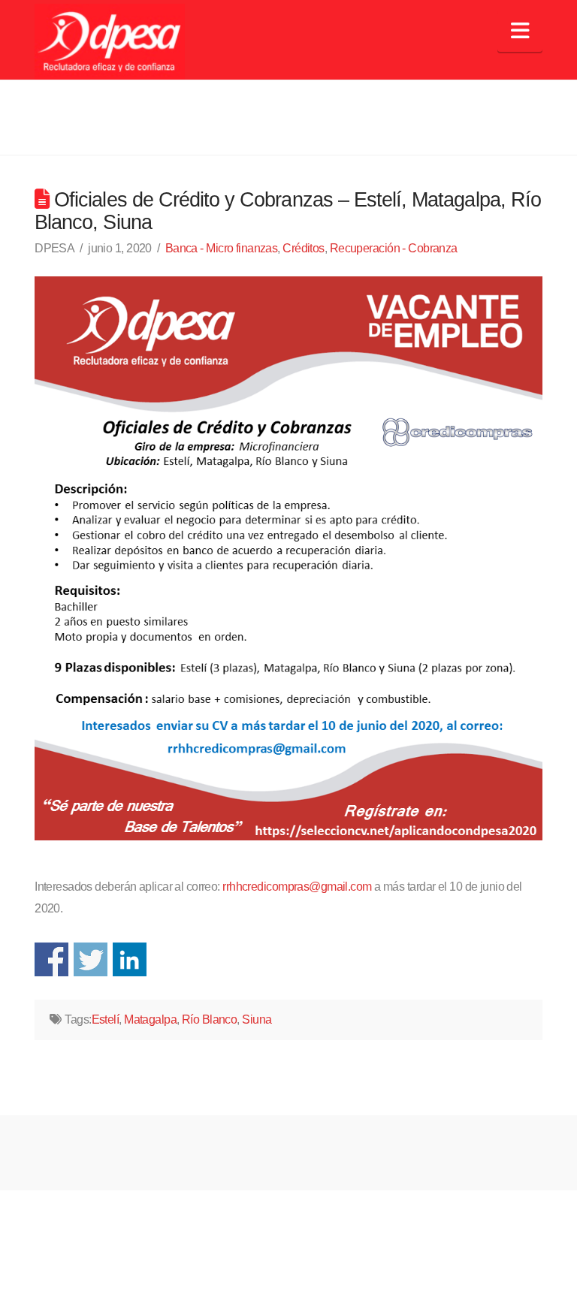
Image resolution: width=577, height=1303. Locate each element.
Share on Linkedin (130, 959)
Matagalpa (150, 1019)
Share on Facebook (51, 959)
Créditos (303, 248)
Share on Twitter (90, 959)
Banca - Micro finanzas (221, 248)
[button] (519, 31)
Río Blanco (209, 1019)
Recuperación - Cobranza (394, 248)
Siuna (256, 1019)
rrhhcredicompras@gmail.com (296, 886)
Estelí (105, 1019)
